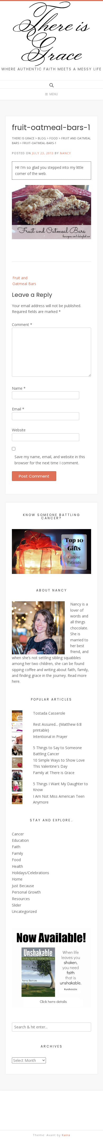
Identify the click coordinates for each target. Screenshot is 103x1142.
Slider (16, 905)
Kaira (66, 1135)
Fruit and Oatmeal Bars (24, 280)
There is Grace (51, 37)
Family (17, 853)
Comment (22, 324)
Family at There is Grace (53, 772)
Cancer (18, 833)
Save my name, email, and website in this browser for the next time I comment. (50, 459)
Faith (16, 846)
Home (17, 879)
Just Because (23, 885)
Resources (21, 898)
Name (19, 388)
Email (18, 408)
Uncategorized (24, 911)
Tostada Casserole (49, 713)
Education (20, 840)
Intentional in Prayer (50, 736)
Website (19, 429)
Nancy (65, 153)
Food (16, 859)
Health (17, 866)
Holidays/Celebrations (30, 872)
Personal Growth (26, 892)
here (16, 681)
